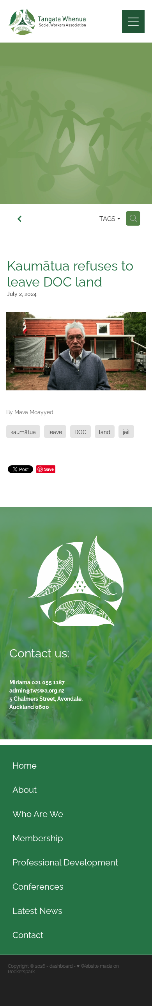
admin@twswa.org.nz (36, 690)
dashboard (60, 965)
